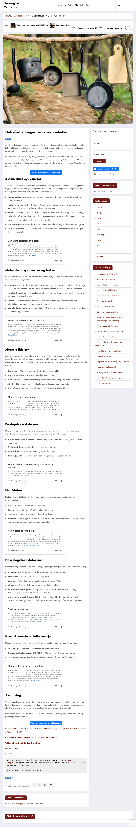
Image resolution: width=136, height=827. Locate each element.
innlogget (19, 803)
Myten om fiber (42, 25)
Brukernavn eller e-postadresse (105, 131)
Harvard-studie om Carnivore (98, 27)
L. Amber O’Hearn (104, 383)
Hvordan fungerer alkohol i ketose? (110, 331)
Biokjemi (100, 213)
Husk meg (99, 154)
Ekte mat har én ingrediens (107, 306)
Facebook (68, 760)
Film (76, 5)
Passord (96, 142)
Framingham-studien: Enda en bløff (110, 372)
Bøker (70, 5)
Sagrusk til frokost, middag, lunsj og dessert (113, 361)
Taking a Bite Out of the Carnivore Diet (22, 743)
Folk (82, 5)
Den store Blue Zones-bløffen (107, 312)
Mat (98, 245)
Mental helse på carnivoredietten (109, 351)
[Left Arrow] (125, 28)
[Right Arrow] (129, 28)
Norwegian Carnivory (11, 5)
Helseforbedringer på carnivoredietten (111, 337)
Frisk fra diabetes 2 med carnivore (109, 295)
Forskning (100, 234)
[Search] (119, 5)
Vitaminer (100, 256)
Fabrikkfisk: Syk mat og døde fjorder (110, 378)
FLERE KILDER (11, 748)
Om (87, 5)
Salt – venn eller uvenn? (106, 279)
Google (10, 763)
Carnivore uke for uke (105, 301)
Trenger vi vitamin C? (67, 27)
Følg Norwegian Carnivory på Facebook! (46, 172)
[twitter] (39, 785)
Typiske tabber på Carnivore (107, 326)
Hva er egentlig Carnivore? (107, 274)
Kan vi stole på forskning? (106, 367)
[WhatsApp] (45, 785)
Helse (99, 240)
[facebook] (34, 785)
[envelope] (51, 785)
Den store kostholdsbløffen (107, 290)
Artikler (61, 5)
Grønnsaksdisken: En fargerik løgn (109, 285)
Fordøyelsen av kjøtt (104, 356)
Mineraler (100, 250)
